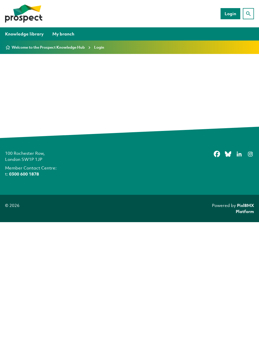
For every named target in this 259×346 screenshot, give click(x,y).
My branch (63, 34)
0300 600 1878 (24, 174)
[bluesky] (228, 154)
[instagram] (250, 154)
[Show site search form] (248, 13)
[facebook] (217, 154)
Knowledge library (24, 34)
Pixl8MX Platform (245, 208)
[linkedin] (239, 154)
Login (230, 13)
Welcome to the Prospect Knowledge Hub (48, 47)
